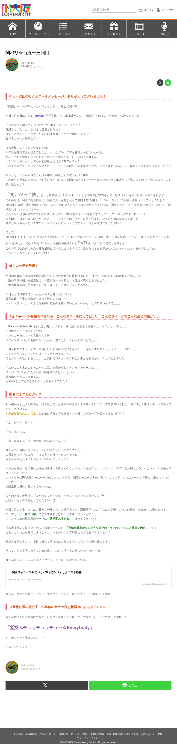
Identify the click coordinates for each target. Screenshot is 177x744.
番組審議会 (31, 734)
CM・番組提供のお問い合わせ (122, 734)
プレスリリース (48, 734)
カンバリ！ (39, 66)
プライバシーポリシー (88, 738)
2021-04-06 (27, 63)
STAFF (25, 66)
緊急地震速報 (97, 734)
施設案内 (63, 734)
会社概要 (18, 734)
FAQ (85, 734)
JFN (160, 734)
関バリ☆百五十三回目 (27, 52)
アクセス (75, 734)
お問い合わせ (148, 734)
